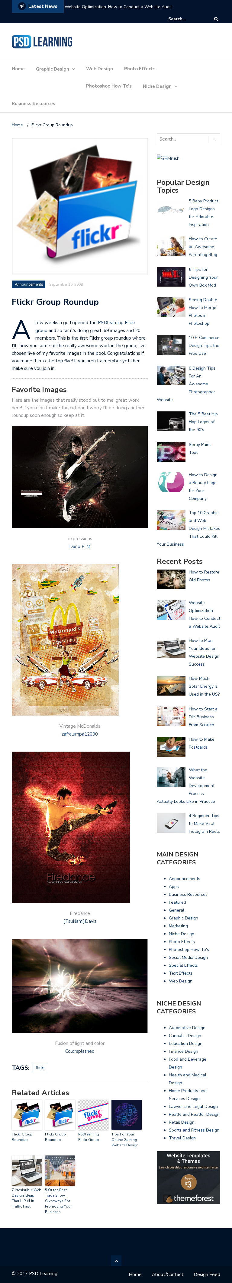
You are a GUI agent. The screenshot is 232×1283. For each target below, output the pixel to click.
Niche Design (157, 86)
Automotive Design (187, 1028)
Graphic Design (52, 69)
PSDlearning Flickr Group (88, 1137)
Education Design (185, 1043)
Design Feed (207, 1274)
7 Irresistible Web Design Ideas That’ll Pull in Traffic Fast (26, 1198)
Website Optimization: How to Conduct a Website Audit (118, 7)
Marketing (178, 926)
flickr (40, 1068)
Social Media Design (188, 957)
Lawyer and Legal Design (193, 1106)
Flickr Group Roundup (22, 1137)
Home (18, 69)
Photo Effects (140, 69)
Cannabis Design (185, 1036)
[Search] (216, 19)
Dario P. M (79, 546)
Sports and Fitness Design (194, 1130)
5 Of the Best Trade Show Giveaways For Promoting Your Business (58, 1201)
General (176, 910)
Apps (174, 886)
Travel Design (182, 1138)
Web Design (99, 69)
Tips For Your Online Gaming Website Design (124, 1140)
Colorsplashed (80, 1051)
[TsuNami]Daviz (79, 921)
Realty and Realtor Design (194, 1114)
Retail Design (182, 1122)
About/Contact (167, 1274)
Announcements (29, 284)
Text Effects (180, 973)
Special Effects (183, 965)
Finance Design (183, 1051)
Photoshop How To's (189, 949)
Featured (177, 902)
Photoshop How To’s (109, 86)
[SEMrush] (168, 158)
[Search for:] (186, 19)
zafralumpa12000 (80, 734)
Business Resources (33, 104)
